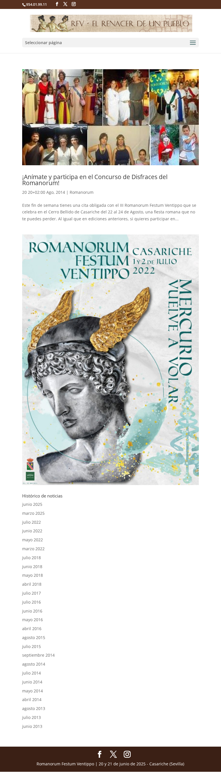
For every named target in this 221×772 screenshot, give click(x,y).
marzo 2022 (33, 548)
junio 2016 (32, 611)
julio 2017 (31, 593)
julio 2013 (31, 717)
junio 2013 (32, 726)
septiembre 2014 (38, 655)
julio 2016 (31, 602)
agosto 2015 (33, 637)
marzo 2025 (33, 513)
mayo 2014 (32, 691)
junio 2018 (32, 566)
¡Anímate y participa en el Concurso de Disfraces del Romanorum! (94, 180)
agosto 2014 (33, 664)
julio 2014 (31, 673)
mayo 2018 (32, 575)
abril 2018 (31, 584)
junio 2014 (32, 682)
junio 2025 (32, 504)
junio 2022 (32, 531)
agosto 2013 (33, 708)
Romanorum (82, 192)
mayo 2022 (32, 539)
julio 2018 (31, 557)
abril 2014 (31, 699)
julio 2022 (31, 522)
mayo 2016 (32, 619)
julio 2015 (31, 646)
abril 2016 (31, 628)
